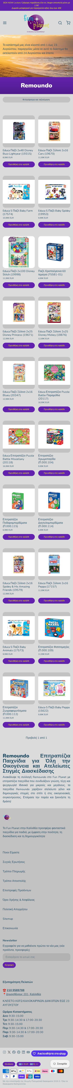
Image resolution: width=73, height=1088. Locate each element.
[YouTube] (28, 1053)
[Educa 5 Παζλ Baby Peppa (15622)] (54, 688)
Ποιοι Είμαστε (11, 852)
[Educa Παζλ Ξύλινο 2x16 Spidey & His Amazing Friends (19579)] (19, 564)
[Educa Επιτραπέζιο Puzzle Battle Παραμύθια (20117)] (54, 373)
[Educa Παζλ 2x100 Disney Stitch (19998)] (19, 252)
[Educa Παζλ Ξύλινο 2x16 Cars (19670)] (54, 131)
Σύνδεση (9, 1064)
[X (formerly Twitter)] (9, 1053)
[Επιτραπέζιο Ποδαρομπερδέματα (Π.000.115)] (19, 500)
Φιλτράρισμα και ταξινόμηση (36, 99)
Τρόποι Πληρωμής (14, 871)
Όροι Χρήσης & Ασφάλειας (19, 900)
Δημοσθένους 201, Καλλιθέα (23, 994)
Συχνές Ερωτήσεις (14, 862)
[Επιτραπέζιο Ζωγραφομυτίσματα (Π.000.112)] (19, 688)
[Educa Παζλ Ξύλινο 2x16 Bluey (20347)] (19, 373)
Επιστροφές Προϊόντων (17, 890)
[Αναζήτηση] (58, 23)
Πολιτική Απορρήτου (15, 909)
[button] (19, 164)
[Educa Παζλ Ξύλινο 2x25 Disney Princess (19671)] (19, 312)
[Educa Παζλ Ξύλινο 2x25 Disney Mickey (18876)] (54, 312)
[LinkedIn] (23, 1053)
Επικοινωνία (10, 928)
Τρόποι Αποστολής (14, 881)
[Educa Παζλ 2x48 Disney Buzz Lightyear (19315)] (19, 131)
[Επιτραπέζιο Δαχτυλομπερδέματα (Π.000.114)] (54, 500)
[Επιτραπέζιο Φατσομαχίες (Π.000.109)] (54, 628)
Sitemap (8, 919)
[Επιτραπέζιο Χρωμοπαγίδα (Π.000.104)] (54, 437)
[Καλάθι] (66, 22)
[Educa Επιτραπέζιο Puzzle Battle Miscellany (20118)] (19, 437)
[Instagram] (4, 1053)
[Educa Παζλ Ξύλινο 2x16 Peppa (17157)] (54, 564)
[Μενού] (6, 22)
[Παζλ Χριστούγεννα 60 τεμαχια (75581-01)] (54, 252)
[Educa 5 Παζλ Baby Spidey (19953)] (54, 192)
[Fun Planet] (36, 22)
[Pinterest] (18, 1053)
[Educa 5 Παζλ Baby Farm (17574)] (19, 192)
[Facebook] (14, 1053)
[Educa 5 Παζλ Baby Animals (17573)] (19, 628)
